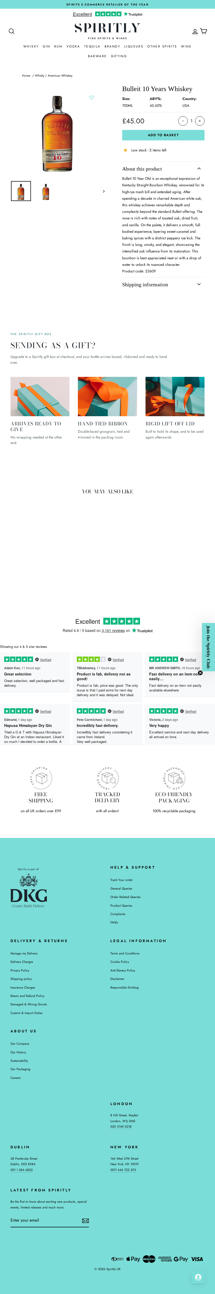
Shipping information (145, 284)
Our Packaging (20, 1069)
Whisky (31, 46)
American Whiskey (60, 75)
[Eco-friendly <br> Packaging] (174, 778)
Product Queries (121, 905)
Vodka (73, 46)
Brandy (112, 46)
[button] (208, 647)
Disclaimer (117, 978)
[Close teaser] (200, 672)
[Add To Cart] (47, 547)
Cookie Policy (119, 961)
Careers (15, 1077)
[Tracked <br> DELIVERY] (107, 778)
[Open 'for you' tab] (198, 1277)
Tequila (92, 46)
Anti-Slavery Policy (122, 970)
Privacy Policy (19, 970)
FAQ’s (114, 922)
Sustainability (19, 1060)
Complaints (117, 914)
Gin (46, 46)
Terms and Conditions (124, 953)
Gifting (119, 56)
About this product (142, 169)
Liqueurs (133, 46)
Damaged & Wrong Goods (28, 1004)
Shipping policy (21, 978)
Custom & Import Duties (26, 1013)
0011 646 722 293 (123, 1170)
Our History (18, 1052)
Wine (186, 46)
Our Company (19, 1043)
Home (26, 75)
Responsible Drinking (124, 987)
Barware (97, 56)
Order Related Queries (125, 897)
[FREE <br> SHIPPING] (40, 778)
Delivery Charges (21, 961)
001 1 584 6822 (21, 1170)
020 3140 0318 (121, 1126)
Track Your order (121, 880)
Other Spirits (162, 46)
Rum (58, 46)
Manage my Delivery (23, 953)
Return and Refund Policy (27, 996)
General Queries (121, 888)
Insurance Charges (22, 987)
